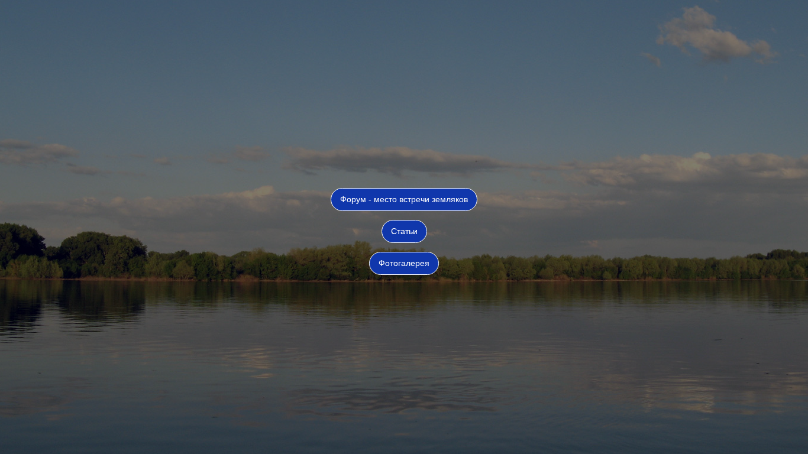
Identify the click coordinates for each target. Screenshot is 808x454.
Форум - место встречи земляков (404, 199)
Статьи (404, 231)
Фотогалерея (404, 263)
